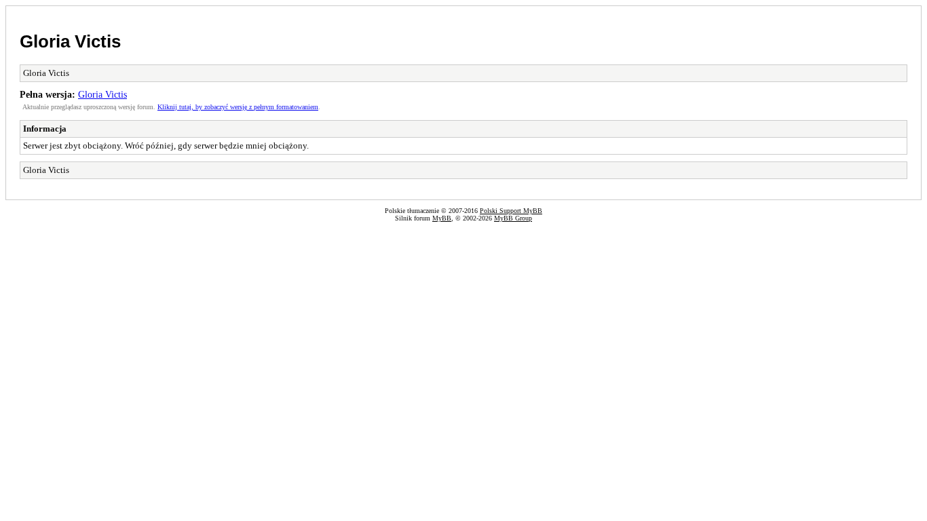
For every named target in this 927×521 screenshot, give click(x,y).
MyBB (441, 218)
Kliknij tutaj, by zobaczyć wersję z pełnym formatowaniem (237, 107)
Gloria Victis (70, 41)
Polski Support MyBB (511, 210)
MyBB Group (513, 218)
